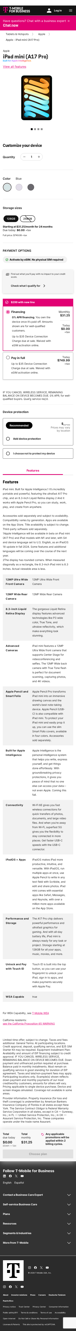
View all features (14, 66)
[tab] (33, 470)
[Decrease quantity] (24, 156)
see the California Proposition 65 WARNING (29, 1023)
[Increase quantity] (38, 156)
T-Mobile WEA (40, 1013)
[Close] (2, 2)
